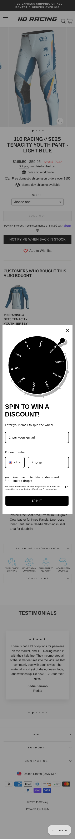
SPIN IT (37, 500)
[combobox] (15, 462)
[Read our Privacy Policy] (66, 487)
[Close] (67, 330)
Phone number (15, 452)
